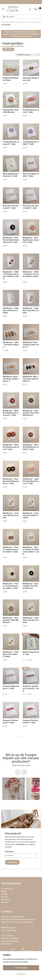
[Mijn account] (30, 9)
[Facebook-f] (18, 772)
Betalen (4, 892)
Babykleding (11, 22)
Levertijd (4, 894)
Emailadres (9, 852)
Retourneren (5, 900)
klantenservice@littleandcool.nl (23, 919)
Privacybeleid (6, 944)
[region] (21, 965)
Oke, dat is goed (21, 968)
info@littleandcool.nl (16, 917)
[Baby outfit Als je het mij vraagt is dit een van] (13, 789)
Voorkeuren (21, 974)
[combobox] (21, 17)
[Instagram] (24, 772)
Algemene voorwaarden (9, 941)
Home (3, 22)
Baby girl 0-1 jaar (23, 22)
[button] (3, 9)
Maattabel (5, 902)
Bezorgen (4, 897)
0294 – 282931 (13, 922)
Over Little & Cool (7, 889)
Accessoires (35, 22)
